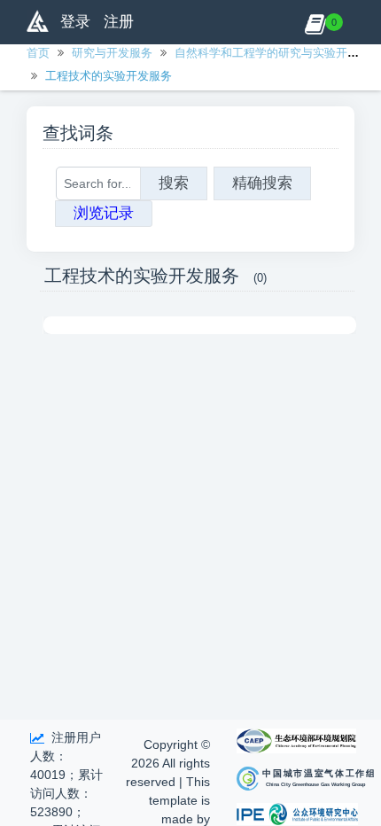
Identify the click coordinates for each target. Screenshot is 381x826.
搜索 (174, 183)
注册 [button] (119, 21)
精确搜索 (262, 183)
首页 (38, 52)
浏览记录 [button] (104, 213)
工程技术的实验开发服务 (108, 75)
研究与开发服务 (112, 52)
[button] (315, 22)
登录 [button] (75, 21)
